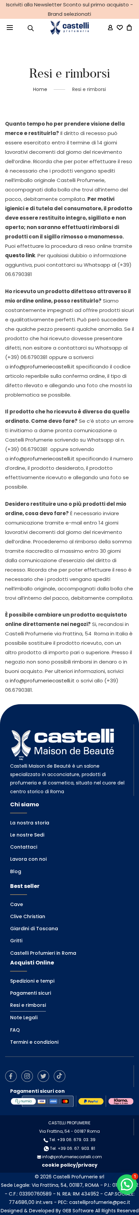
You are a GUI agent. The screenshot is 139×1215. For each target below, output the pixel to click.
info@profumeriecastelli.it (43, 366)
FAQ (15, 1030)
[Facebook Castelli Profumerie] (12, 1075)
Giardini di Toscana (34, 928)
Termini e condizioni (34, 1042)
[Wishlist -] (120, 28)
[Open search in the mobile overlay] (30, 28)
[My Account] (110, 27)
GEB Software (78, 1210)
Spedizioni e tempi (32, 981)
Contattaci (23, 847)
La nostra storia (29, 822)
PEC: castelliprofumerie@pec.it (94, 1202)
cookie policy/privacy (70, 1165)
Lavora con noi (28, 859)
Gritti (16, 940)
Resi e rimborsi (28, 1005)
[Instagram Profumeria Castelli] (28, 1075)
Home (40, 89)
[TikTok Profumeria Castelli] (61, 1075)
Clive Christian (27, 916)
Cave (16, 904)
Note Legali (23, 1017)
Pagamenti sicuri (30, 993)
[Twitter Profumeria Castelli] (45, 1075)
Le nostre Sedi (27, 834)
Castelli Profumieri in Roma (43, 953)
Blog (15, 871)
